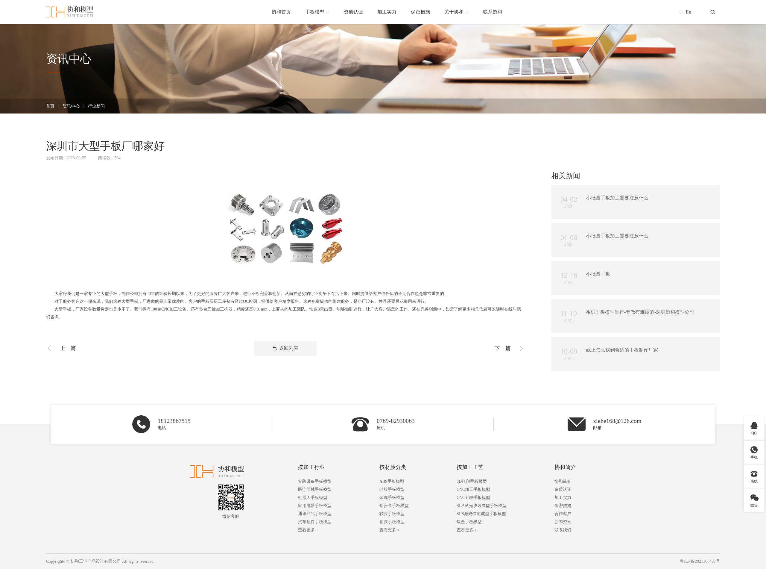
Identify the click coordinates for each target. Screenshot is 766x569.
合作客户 (562, 514)
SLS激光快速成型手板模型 (481, 514)
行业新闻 (96, 106)
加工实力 (562, 497)
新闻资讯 (562, 522)
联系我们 (562, 530)
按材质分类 (392, 467)
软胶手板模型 (392, 514)
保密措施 (562, 505)
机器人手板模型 (312, 497)
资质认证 (562, 489)
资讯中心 (71, 106)
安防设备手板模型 (315, 481)
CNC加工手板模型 (473, 489)
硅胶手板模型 (392, 489)
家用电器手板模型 (315, 505)
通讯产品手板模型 (315, 514)
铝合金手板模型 (394, 505)
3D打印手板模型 (472, 481)
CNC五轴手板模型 (473, 497)
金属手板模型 (392, 497)
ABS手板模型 (391, 481)
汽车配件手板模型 (315, 522)
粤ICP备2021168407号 (700, 561)
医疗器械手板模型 (315, 489)
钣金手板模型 (469, 522)
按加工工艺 (470, 467)
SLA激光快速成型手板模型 (482, 505)
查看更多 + (308, 530)
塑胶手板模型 (392, 522)
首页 (50, 106)
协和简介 (565, 467)
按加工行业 (311, 467)
